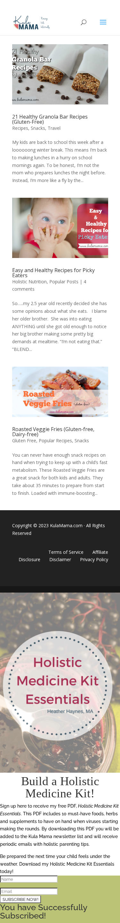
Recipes (20, 128)
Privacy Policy (94, 559)
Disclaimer (60, 559)
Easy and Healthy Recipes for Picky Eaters (53, 273)
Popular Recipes (55, 440)
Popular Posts (63, 282)
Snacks (38, 128)
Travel (54, 128)
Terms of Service (66, 552)
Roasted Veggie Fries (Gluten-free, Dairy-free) (53, 432)
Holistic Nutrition (29, 282)
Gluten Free (24, 440)
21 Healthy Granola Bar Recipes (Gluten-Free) (50, 119)
